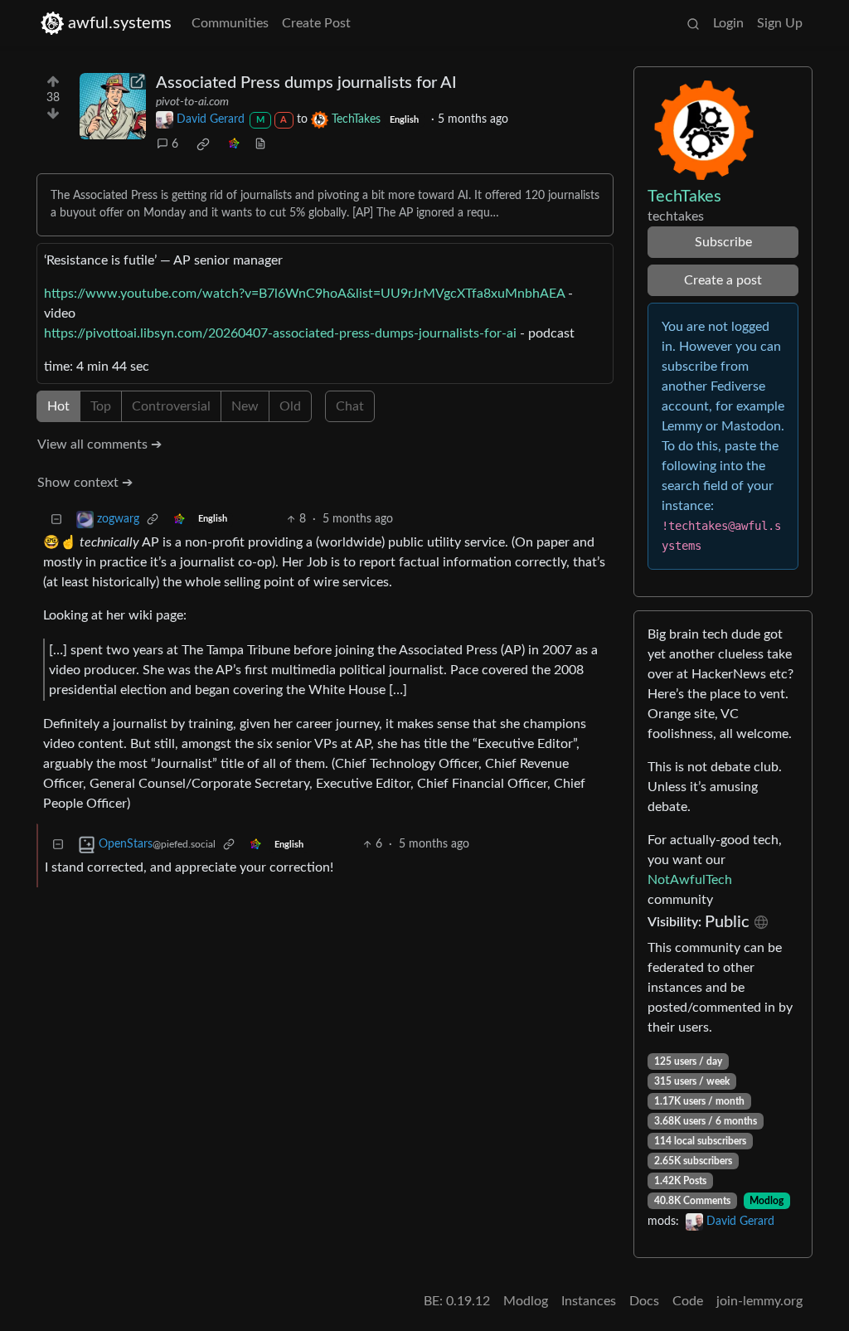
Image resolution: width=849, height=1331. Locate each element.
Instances (588, 1301)
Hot (58, 406)
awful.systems (120, 23)
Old (290, 406)
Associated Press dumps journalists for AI (306, 83)
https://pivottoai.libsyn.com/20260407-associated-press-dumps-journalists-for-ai (280, 333)
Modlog (767, 1201)
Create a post (723, 280)
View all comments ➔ (99, 444)
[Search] (693, 23)
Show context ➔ (85, 482)
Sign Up (780, 23)
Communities (230, 23)
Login (728, 23)
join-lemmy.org (759, 1301)
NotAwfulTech (690, 880)
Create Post (316, 23)
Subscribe (723, 242)
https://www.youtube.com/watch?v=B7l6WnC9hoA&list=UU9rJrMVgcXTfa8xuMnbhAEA (304, 293)
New (245, 406)
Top (100, 406)
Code (687, 1301)
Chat (350, 406)
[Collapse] (56, 519)
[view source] (260, 144)
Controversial (171, 406)
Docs (644, 1301)
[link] (203, 144)
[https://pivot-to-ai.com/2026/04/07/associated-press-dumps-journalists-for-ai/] (113, 106)
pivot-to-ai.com (192, 102)
